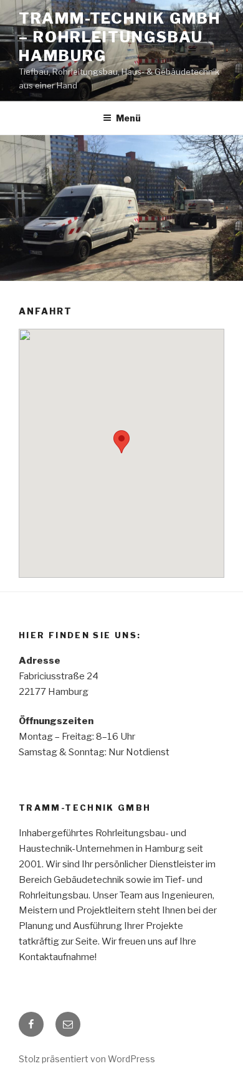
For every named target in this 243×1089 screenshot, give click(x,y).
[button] (121, 441)
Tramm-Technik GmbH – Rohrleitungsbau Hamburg (120, 37)
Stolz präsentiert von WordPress (87, 1059)
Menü (128, 118)
